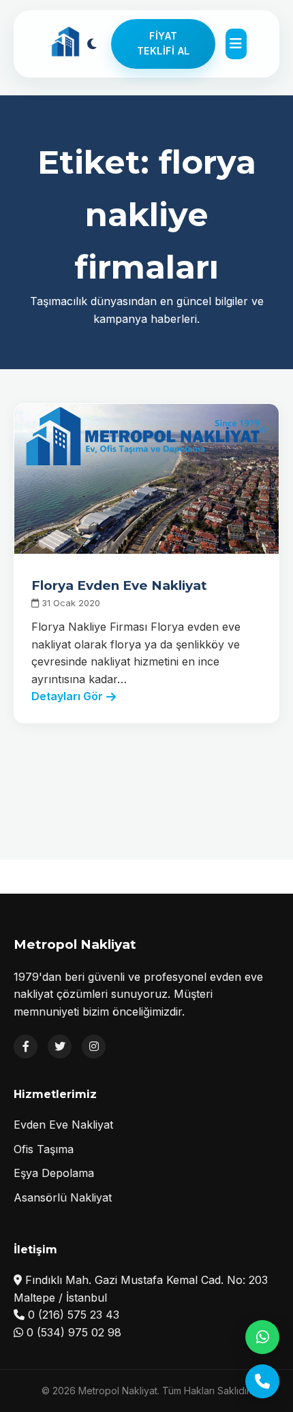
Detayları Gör (67, 696)
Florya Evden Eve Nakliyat (119, 585)
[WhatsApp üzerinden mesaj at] (262, 1337)
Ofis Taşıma (44, 1149)
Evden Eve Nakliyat (63, 1124)
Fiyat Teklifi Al (163, 43)
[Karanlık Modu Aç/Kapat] (91, 43)
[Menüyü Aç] (236, 44)
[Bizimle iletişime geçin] (262, 1381)
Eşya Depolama (54, 1173)
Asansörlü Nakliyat (63, 1197)
